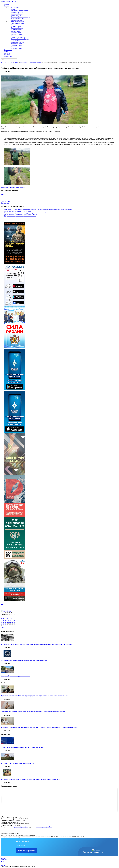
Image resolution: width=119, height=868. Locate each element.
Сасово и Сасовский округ (19, 37)
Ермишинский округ (17, 12)
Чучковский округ (16, 45)
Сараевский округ (16, 36)
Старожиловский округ (18, 42)
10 (1, 620)
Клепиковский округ (17, 18)
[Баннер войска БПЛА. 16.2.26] (14, 263)
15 (12, 620)
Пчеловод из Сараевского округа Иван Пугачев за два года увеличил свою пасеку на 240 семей (30, 779)
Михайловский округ (17, 23)
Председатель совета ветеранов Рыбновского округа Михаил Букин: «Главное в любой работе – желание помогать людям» (39, 727)
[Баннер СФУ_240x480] (14, 558)
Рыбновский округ (16, 29)
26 (6, 624)
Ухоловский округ (16, 43)
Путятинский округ (17, 28)
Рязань (13, 9)
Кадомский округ (16, 15)
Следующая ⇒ (5, 203)
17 (1, 622)
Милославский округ (17, 21)
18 (4, 622)
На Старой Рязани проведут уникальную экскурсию (17, 763)
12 (6, 620)
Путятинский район (13, 187)
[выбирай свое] (14, 474)
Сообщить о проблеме (26, 851)
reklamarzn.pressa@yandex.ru (44, 827)
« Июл (3, 627)
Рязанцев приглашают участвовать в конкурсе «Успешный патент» (22, 747)
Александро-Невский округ (19, 10)
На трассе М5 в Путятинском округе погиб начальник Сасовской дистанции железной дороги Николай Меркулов (38, 209)
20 (8, 622)
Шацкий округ (15, 47)
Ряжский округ (15, 31)
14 (10, 620)
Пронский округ (16, 26)
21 (10, 622)
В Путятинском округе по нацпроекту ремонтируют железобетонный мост (26, 213)
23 (14, 622)
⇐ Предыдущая (5, 201)
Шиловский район (16, 48)
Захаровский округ (16, 14)
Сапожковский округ (17, 34)
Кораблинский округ (17, 20)
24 (1, 624)
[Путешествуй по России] (14, 516)
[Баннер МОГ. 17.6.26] (14, 601)
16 (14, 620)
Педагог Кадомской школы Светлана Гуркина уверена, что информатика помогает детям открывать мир (34, 695)
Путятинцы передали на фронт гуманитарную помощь (20, 214)
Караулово (4, 187)
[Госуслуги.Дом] (14, 305)
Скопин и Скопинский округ (19, 39)
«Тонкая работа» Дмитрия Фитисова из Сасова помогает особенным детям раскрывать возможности (33, 711)
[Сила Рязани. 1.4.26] (14, 347)
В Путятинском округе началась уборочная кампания (20, 216)
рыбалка (22, 187)
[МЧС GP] (14, 390)
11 (3, 620)
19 (6, 622)
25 (4, 624)
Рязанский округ (16, 32)
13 (8, 620)
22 (12, 622)
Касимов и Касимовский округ (20, 17)
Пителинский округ (17, 25)
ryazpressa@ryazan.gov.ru (21, 827)
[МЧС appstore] (14, 432)
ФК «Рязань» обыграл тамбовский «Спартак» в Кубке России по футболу (24, 660)
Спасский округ (16, 40)
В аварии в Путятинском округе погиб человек (18, 211)
